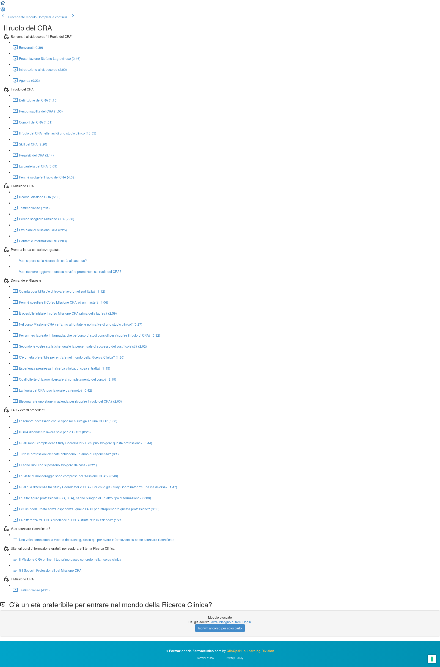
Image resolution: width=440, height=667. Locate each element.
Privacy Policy (234, 658)
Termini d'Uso (205, 658)
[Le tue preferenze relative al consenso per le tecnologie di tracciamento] (432, 659)
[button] (3, 4)
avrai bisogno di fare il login (231, 622)
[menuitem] (3, 10)
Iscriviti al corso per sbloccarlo (220, 628)
